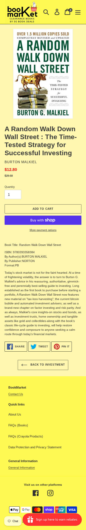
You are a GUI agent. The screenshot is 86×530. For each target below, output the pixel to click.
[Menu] (77, 12)
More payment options (43, 230)
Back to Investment (47, 364)
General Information (21, 467)
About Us (14, 414)
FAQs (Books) (18, 425)
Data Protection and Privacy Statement (34, 447)
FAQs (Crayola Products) (25, 436)
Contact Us (15, 394)
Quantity (10, 186)
